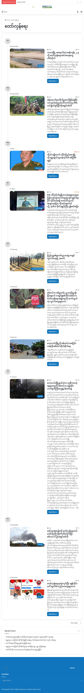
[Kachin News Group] (42, 7)
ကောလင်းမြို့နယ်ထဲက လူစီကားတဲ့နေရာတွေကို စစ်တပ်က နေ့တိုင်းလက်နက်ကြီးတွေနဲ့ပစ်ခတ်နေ (62, 385)
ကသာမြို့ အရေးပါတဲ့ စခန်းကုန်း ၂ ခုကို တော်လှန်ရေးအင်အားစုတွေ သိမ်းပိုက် (63, 55)
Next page (74, 623)
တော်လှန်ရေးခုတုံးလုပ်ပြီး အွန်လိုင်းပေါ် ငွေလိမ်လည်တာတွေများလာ (62, 585)
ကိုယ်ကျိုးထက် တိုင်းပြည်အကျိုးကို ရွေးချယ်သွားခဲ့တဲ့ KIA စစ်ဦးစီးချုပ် (61, 157)
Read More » (53, 81)
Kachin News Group (34, 689)
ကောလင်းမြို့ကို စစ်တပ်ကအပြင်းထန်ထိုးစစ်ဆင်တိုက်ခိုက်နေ (61, 345)
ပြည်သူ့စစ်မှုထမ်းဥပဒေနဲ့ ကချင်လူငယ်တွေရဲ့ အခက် (61, 257)
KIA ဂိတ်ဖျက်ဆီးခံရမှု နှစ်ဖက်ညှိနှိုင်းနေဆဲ (18, 643)
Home (8, 20)
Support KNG (21, 2)
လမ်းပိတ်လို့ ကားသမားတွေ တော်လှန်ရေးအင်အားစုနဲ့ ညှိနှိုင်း (23, 649)
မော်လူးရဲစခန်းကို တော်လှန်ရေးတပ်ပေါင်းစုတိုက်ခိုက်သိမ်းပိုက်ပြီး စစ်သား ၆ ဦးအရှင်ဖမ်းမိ (62, 533)
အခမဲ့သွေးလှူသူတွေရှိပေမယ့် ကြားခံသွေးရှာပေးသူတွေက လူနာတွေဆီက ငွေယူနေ (29, 637)
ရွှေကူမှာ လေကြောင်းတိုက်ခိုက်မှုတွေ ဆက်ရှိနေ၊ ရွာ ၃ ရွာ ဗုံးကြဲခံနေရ (26, 646)
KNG (50, 49)
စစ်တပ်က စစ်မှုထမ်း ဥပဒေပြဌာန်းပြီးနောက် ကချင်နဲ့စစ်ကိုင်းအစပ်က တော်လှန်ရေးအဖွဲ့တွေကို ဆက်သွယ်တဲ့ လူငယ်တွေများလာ (62, 297)
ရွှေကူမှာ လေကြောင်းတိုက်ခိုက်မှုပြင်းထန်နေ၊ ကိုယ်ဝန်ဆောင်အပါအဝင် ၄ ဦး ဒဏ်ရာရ (31, 640)
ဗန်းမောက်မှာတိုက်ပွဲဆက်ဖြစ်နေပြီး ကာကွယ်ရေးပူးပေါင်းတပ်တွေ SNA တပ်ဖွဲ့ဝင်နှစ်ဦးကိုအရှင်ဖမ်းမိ (62, 102)
